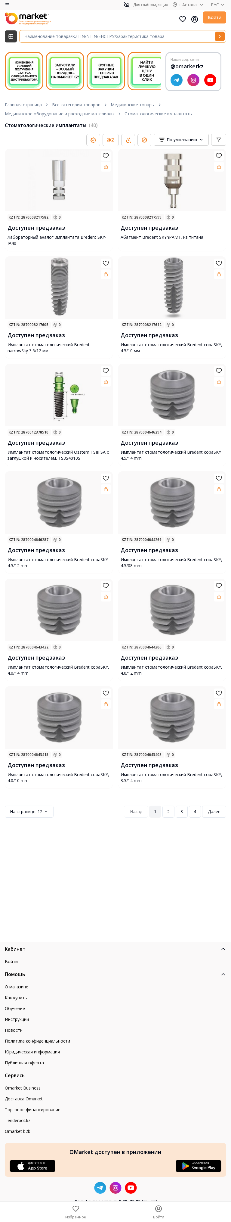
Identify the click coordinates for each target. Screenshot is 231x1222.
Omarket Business (23, 1088)
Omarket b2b (17, 1131)
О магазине (16, 987)
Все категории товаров (76, 104)
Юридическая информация (32, 1052)
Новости (14, 1030)
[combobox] (181, 140)
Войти (214, 17)
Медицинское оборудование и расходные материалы (59, 114)
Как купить (16, 997)
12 (26, 811)
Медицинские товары (133, 104)
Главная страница (23, 104)
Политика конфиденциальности (37, 1041)
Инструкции (17, 1019)
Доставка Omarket (24, 1099)
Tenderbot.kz (17, 1120)
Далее (214, 811)
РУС (215, 5)
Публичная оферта (24, 1062)
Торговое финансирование (32, 1109)
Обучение (15, 1008)
